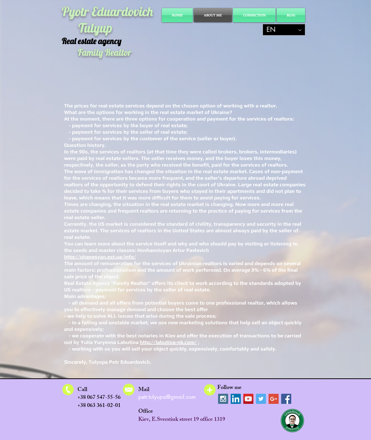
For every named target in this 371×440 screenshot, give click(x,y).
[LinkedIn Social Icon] (236, 399)
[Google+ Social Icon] (274, 399)
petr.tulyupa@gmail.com (167, 396)
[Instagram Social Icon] (223, 399)
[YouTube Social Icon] (248, 399)
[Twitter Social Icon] (261, 399)
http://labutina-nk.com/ (168, 342)
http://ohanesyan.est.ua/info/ (100, 257)
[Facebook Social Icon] (286, 399)
